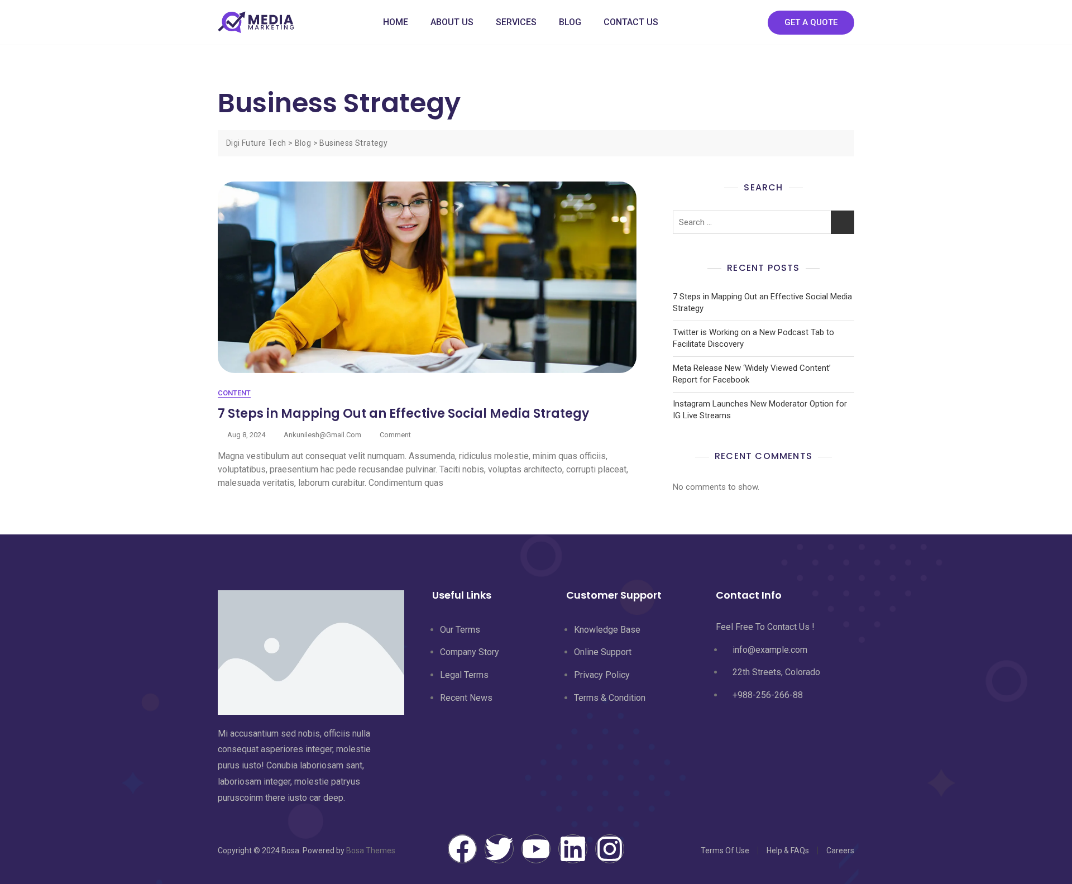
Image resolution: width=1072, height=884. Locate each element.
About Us (451, 22)
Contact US (631, 22)
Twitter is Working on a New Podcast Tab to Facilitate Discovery (753, 338)
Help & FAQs (788, 850)
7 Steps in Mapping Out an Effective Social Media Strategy (403, 413)
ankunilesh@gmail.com (322, 435)
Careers (840, 850)
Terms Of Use (725, 850)
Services (516, 22)
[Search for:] (763, 222)
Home (395, 22)
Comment (395, 434)
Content (234, 393)
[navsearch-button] (748, 22)
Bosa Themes (370, 850)
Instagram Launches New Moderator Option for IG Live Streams (760, 410)
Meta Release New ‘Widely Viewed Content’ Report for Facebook (752, 374)
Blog (570, 22)
